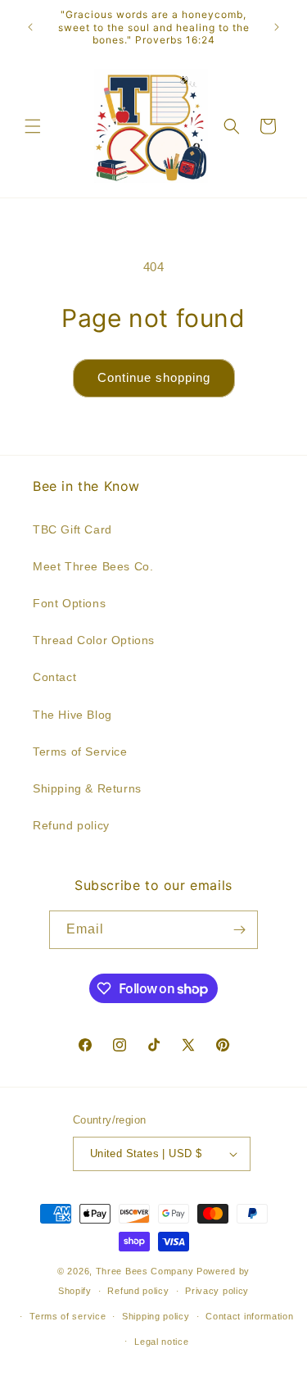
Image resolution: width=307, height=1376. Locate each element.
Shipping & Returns (87, 788)
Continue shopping (153, 377)
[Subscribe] (239, 930)
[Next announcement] (277, 27)
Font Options (69, 603)
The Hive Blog (72, 714)
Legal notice (161, 1341)
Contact (54, 676)
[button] (33, 126)
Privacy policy (217, 1291)
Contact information (249, 1316)
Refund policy (71, 825)
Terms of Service (80, 751)
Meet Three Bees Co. (93, 566)
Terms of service (67, 1316)
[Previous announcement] (30, 27)
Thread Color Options (94, 640)
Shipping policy (156, 1316)
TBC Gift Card (72, 529)
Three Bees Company (145, 1271)
